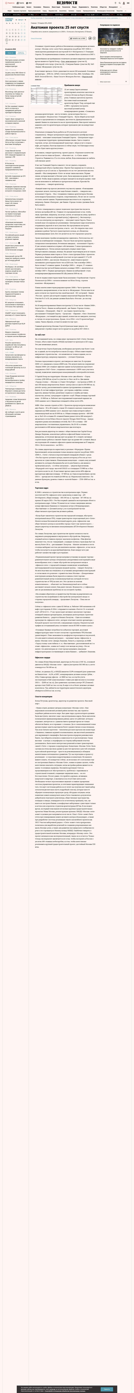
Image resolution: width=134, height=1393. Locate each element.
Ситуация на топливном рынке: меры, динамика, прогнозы (105, 18)
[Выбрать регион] (115, 3)
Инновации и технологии (105, 11)
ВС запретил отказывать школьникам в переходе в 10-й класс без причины (14, 305)
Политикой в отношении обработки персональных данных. (65, 1391)
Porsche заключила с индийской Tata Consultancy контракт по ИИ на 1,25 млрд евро (15, 346)
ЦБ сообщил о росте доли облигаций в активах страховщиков (14, 414)
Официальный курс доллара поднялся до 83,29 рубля (15, 324)
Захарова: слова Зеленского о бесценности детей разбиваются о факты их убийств (15, 402)
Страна (78, 11)
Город (45, 11)
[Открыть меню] (128, 3)
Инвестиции (56, 7)
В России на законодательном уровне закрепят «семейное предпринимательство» (14, 166)
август (20, 20)
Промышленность (89, 11)
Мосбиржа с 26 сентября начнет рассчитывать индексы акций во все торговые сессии (14, 270)
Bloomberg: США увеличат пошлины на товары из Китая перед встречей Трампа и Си (14, 95)
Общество (103, 7)
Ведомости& (53, 11)
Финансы (46, 7)
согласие (52, 1389)
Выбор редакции (36, 18)
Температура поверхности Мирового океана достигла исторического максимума (15, 391)
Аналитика (62, 11)
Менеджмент (113, 7)
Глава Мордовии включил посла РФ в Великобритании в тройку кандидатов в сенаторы (15, 379)
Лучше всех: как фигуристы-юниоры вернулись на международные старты (15, 357)
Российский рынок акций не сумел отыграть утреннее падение (14, 237)
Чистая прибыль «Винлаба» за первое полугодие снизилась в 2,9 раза (15, 214)
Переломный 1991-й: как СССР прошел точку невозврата (63, 18)
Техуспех (120, 11)
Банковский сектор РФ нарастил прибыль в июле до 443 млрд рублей (15, 258)
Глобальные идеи (18, 7)
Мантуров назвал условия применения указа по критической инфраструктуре (14, 63)
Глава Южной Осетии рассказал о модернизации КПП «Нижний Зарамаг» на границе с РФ (15, 154)
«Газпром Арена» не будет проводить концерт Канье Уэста (15, 282)
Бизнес (29, 7)
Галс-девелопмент (68, 61)
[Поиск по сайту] (120, 3)
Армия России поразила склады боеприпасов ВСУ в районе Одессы (15, 132)
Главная (34, 23)
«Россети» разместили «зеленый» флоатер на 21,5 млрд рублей (15, 368)
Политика (94, 7)
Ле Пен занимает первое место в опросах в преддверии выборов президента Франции (14, 109)
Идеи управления (34, 11)
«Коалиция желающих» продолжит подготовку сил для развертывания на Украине (15, 225)
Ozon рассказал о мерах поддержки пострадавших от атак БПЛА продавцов (14, 83)
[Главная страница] (67, 3)
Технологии (66, 7)
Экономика (37, 7)
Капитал (71, 11)
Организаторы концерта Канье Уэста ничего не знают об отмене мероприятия (14, 202)
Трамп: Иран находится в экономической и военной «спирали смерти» (15, 121)
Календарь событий (9, 20)
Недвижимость (84, 7)
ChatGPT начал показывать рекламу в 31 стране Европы (15, 314)
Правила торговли (20, 11)
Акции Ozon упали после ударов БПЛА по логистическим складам (14, 248)
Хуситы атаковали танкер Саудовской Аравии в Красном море (14, 294)
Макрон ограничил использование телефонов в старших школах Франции (15, 334)
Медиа (74, 7)
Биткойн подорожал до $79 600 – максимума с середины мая (15, 178)
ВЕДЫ (9, 11)
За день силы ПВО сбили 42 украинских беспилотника (15, 74)
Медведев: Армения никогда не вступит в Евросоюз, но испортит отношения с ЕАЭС (15, 189)
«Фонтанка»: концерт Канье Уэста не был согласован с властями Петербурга (15, 142)
